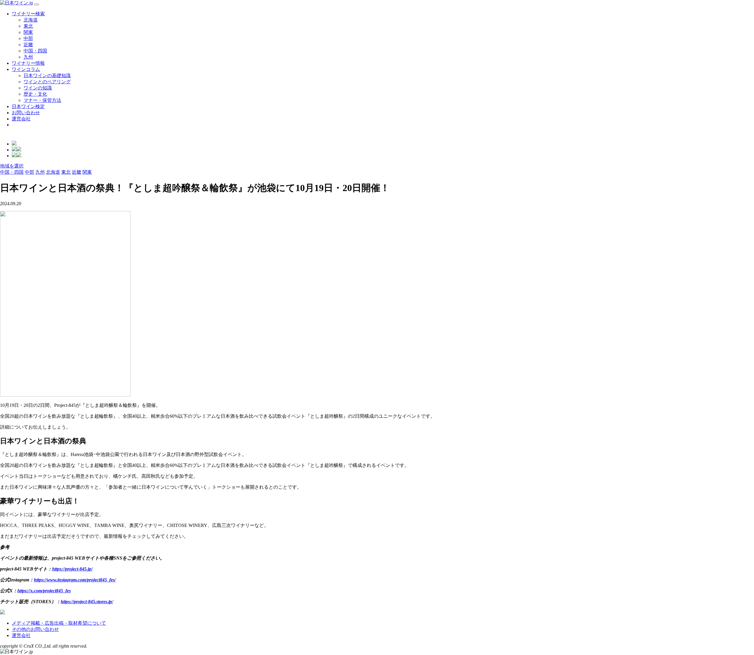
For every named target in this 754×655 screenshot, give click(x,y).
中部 (28, 38)
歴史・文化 (35, 94)
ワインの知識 (38, 87)
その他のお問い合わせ (35, 629)
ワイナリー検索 (28, 13)
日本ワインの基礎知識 (47, 75)
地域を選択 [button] (12, 165)
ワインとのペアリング (47, 81)
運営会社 (21, 118)
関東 (28, 32)
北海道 (31, 19)
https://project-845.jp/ (72, 568)
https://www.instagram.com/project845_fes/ (75, 579)
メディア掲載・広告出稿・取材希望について (59, 623)
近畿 (28, 44)
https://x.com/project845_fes (44, 590)
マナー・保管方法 (42, 100)
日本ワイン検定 (28, 106)
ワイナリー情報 (28, 63)
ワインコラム (26, 69)
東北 (28, 26)
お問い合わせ (26, 112)
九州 (28, 56)
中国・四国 (35, 50)
